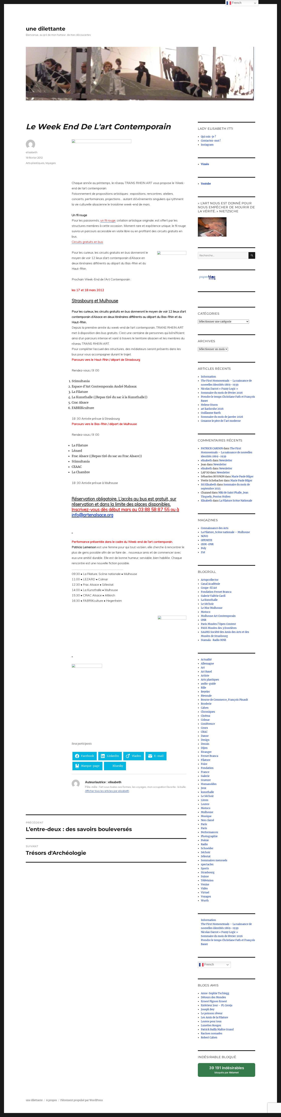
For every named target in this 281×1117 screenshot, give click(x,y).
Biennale (206, 695)
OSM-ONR (207, 544)
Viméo (205, 164)
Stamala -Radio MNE (213, 640)
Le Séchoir (207, 604)
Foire (204, 764)
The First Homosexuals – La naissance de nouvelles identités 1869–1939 (226, 452)
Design (205, 740)
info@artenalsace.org (92, 515)
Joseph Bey (207, 1009)
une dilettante (45, 28)
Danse (205, 736)
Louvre (205, 804)
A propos (51, 1100)
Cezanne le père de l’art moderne (221, 421)
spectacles (207, 864)
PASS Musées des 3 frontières (219, 628)
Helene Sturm (209, 404)
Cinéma (205, 715)
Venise (205, 884)
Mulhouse (207, 812)
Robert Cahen (209, 1037)
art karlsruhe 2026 (212, 408)
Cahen (205, 707)
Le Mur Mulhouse (211, 608)
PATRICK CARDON (212, 448)
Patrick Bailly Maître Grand (217, 1029)
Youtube (206, 183)
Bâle (203, 687)
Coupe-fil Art (209, 587)
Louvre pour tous (211, 1021)
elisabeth (31, 152)
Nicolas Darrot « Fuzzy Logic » (219, 388)
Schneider (207, 848)
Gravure (206, 780)
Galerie (205, 776)
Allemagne (207, 663)
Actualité (206, 659)
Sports (205, 868)
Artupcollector (209, 579)
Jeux (203, 788)
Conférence (208, 723)
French (209, 964)
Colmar (205, 719)
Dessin (205, 744)
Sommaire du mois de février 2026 (222, 392)
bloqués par (228, 1071)
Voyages (50, 162)
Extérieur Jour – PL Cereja (216, 1005)
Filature (205, 760)
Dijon (204, 748)
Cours (204, 727)
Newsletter (225, 460)
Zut (203, 552)
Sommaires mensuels (214, 860)
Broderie (206, 703)
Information (208, 376)
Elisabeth (206, 500)
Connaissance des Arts (214, 528)
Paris (204, 824)
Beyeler (205, 691)
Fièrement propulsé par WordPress (81, 1100)
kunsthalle (207, 792)
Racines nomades (211, 1033)
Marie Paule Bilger (242, 476)
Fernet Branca (209, 756)
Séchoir (205, 852)
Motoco (205, 612)
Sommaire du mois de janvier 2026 (222, 416)
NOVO (204, 536)
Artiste (205, 675)
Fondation (207, 768)
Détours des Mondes (213, 997)
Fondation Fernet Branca (216, 592)
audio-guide (208, 683)
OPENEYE (206, 540)
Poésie (205, 840)
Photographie (209, 836)
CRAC (204, 732)
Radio (204, 844)
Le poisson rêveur (212, 1013)
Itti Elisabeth (208, 484)
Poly (203, 548)
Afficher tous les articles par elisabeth (107, 790)
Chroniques (208, 711)
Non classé (207, 820)
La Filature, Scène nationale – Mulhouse (225, 532)
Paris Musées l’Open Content (218, 624)
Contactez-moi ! (211, 140)
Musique (206, 816)
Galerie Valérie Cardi (213, 596)
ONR (203, 620)
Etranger (206, 752)
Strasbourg (207, 872)
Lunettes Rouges (211, 1025)
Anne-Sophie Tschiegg (215, 993)
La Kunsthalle (209, 600)
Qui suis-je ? (208, 136)
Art (203, 667)
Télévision (207, 880)
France (205, 772)
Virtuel (205, 892)
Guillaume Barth (211, 412)
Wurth (205, 900)
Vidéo (204, 888)
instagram (207, 144)
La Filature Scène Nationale (235, 500)
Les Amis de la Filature (214, 1017)
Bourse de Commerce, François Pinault (224, 699)
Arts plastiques (35, 162)
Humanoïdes (209, 784)
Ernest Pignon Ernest (214, 1001)
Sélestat (205, 856)
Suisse (205, 876)
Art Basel (206, 671)
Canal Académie (210, 583)
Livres (204, 800)
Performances (209, 832)
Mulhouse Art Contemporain (218, 616)
